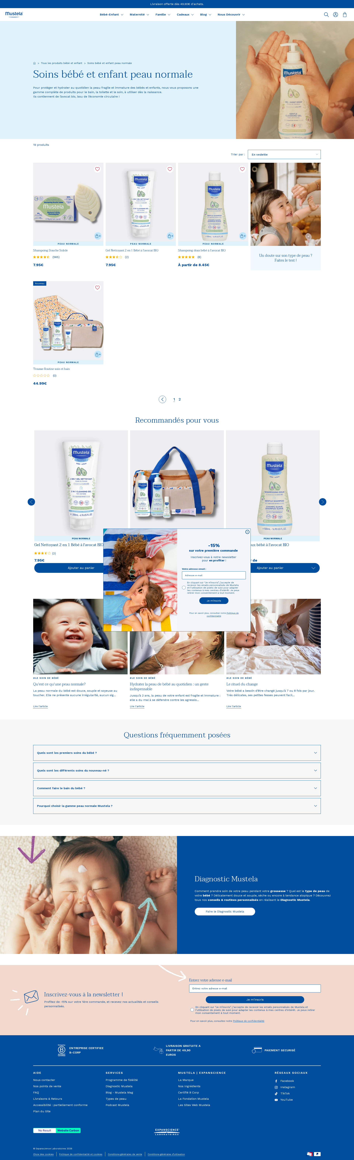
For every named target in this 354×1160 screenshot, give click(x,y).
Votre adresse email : (194, 569)
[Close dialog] (247, 532)
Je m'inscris (214, 600)
